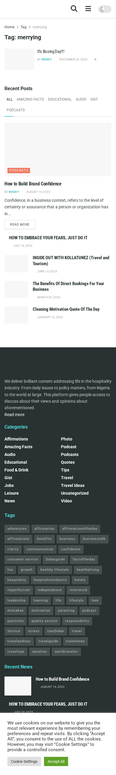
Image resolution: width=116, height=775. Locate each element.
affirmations (18, 539)
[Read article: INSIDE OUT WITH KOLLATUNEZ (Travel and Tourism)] (16, 263)
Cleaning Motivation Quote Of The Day (66, 309)
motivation (41, 610)
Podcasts (16, 110)
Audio (81, 99)
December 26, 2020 (73, 59)
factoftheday (84, 559)
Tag (23, 27)
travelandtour (19, 641)
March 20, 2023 (48, 297)
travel (77, 631)
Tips (65, 470)
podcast (68, 446)
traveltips (15, 652)
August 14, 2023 (38, 191)
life (59, 600)
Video (66, 501)
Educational (60, 99)
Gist (94, 99)
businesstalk (94, 539)
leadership (16, 600)
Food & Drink (16, 470)
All (9, 99)
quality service (44, 621)
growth (27, 570)
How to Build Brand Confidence (33, 184)
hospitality (16, 580)
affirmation (44, 529)
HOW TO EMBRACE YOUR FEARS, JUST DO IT (48, 237)
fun (10, 570)
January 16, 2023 (50, 317)
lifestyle (76, 600)
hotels (80, 580)
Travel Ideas (72, 485)
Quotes (68, 462)
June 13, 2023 (47, 271)
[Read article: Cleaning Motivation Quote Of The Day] (16, 315)
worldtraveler (66, 652)
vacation (39, 652)
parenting (66, 610)
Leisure (11, 493)
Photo (66, 439)
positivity (15, 621)
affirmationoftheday (79, 529)
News (9, 501)
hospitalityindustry (50, 580)
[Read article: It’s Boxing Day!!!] (19, 59)
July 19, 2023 (22, 245)
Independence (50, 590)
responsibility (77, 621)
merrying (40, 27)
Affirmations (16, 439)
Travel (67, 477)
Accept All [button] (56, 761)
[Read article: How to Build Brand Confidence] (58, 149)
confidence (71, 549)
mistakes (15, 610)
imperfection (18, 590)
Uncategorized (75, 493)
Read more (22, 224)
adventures (17, 529)
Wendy (46, 59)
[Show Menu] (88, 9)
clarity (13, 549)
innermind (78, 590)
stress (34, 631)
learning (41, 600)
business (67, 539)
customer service (22, 559)
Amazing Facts (30, 99)
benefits (44, 539)
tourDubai (55, 631)
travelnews (75, 641)
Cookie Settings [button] (24, 761)
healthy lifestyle (54, 570)
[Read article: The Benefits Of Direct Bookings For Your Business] (16, 289)
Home (9, 27)
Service (14, 631)
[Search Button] (74, 9)
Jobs (9, 485)
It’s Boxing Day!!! (51, 51)
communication (40, 549)
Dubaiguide (55, 559)
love (95, 600)
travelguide (48, 641)
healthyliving (88, 570)
